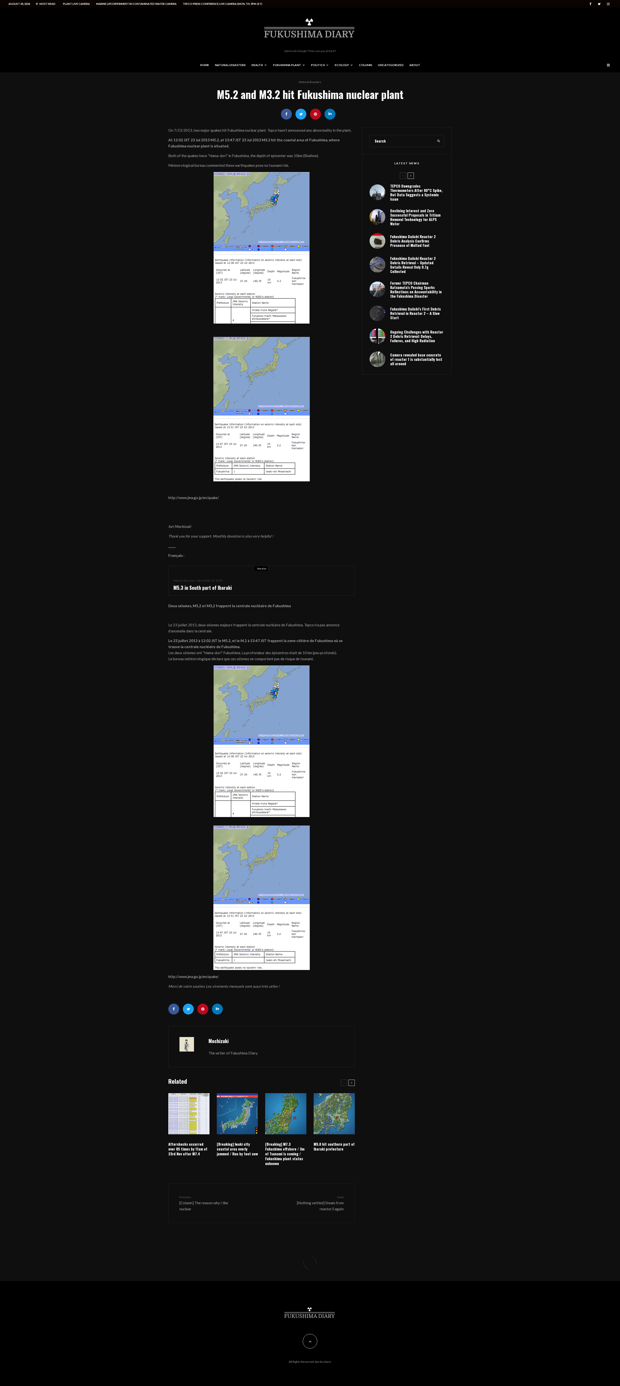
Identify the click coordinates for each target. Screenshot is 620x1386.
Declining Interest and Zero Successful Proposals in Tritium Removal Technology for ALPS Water (415, 217)
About (414, 65)
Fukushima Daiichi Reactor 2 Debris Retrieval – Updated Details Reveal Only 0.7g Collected (413, 264)
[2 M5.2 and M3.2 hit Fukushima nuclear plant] (261, 409)
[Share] (286, 114)
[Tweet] (300, 114)
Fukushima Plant (287, 65)
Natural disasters (230, 65)
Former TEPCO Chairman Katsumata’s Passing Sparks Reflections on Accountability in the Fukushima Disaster (416, 289)
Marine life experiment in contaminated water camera (136, 3)
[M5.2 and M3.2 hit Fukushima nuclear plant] (261, 248)
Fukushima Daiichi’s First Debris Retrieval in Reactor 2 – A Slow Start (415, 313)
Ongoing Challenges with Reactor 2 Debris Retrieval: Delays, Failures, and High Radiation (416, 336)
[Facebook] (590, 4)
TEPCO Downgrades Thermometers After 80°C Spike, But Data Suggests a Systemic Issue (416, 192)
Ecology (342, 65)
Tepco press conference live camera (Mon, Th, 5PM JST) (222, 3)
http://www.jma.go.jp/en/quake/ (193, 497)
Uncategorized (390, 65)
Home (204, 65)
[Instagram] (608, 4)
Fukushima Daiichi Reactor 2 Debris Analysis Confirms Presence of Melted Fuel (413, 240)
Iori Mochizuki (179, 526)
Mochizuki (219, 1041)
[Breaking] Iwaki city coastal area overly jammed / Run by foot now (237, 1149)
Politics (318, 65)
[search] (439, 141)
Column (365, 65)
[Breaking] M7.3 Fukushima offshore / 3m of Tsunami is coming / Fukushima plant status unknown (284, 1154)
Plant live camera (76, 3)
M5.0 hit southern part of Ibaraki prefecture (334, 1146)
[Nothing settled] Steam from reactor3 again (320, 1203)
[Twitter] (599, 4)
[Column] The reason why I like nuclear (203, 1203)
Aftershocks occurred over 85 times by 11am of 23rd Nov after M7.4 (187, 1149)
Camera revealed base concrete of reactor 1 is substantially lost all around (416, 359)
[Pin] (315, 114)
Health (257, 65)
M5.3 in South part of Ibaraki (202, 588)
